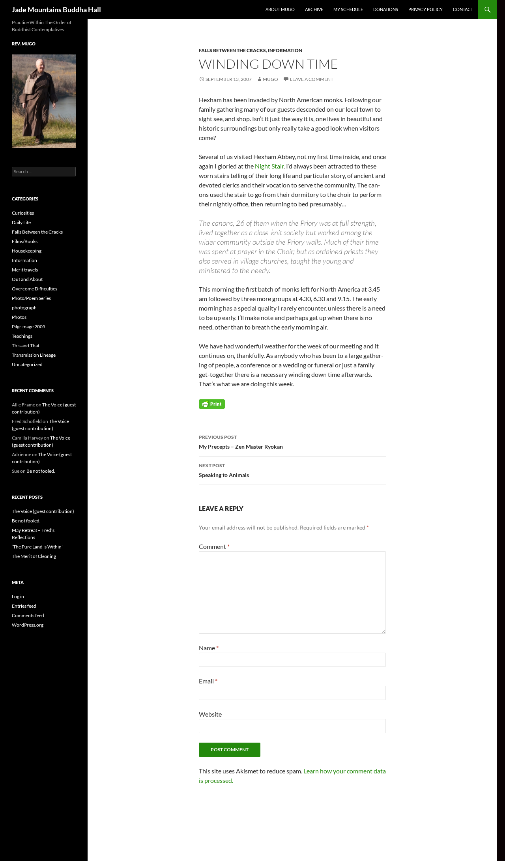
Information (285, 50)
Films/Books (24, 241)
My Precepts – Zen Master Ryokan (241, 442)
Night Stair (269, 166)
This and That (25, 345)
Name (209, 647)
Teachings (22, 336)
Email (208, 681)
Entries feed (24, 606)
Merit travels (25, 270)
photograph (24, 308)
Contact (463, 9)
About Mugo (280, 9)
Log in (18, 596)
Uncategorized (27, 364)
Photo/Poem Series (31, 298)
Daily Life (21, 222)
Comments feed (28, 615)
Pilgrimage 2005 (28, 326)
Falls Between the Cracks (232, 50)
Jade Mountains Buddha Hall (56, 9)
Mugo (270, 79)
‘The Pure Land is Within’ (37, 547)
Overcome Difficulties (34, 289)
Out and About (27, 279)
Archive (314, 9)
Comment (214, 546)
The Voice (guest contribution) (43, 511)
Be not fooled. (40, 471)
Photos (19, 317)
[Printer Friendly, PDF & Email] (212, 403)
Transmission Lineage (34, 355)
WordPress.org (27, 625)
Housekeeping (26, 251)
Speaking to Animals (224, 470)
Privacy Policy (425, 9)
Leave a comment (311, 79)
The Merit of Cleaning (34, 556)
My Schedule (348, 9)
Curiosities (23, 213)
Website (210, 714)
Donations (385, 9)
